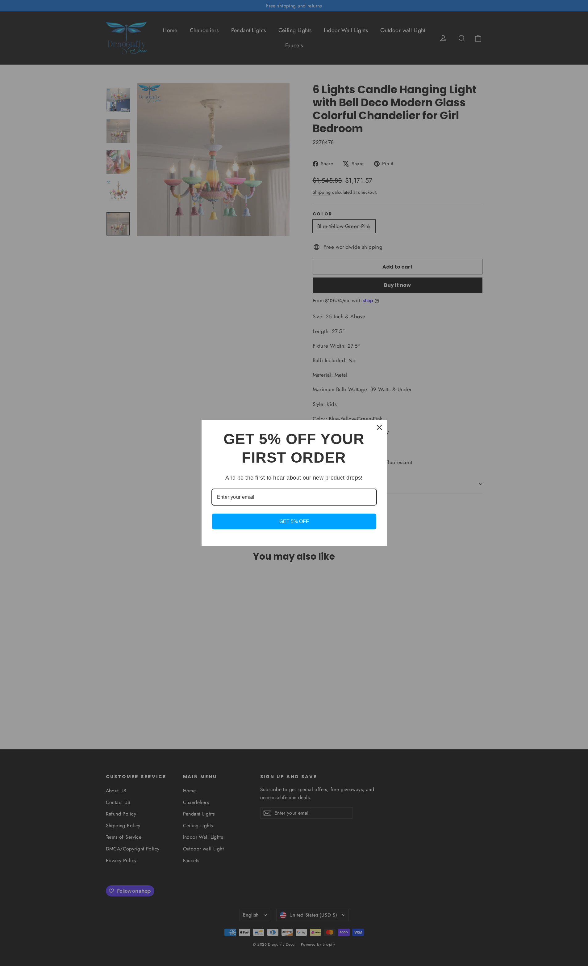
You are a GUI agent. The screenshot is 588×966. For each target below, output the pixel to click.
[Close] (379, 427)
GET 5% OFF (294, 521)
